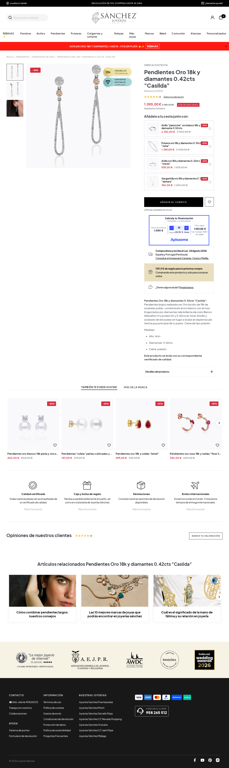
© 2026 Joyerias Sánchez (22, 761)
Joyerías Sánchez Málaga (92, 735)
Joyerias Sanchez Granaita (93, 724)
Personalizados (216, 33)
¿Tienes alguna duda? (174, 287)
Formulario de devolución (23, 735)
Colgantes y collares (94, 35)
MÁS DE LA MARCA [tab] (135, 387)
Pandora (25, 33)
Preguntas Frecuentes (55, 735)
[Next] (219, 423)
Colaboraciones (18, 713)
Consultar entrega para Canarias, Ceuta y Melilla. (182, 258)
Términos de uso (52, 702)
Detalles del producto (179, 372)
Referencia (149, 91)
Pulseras (76, 33)
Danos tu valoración (174, 96)
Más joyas (132, 35)
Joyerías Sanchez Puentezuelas (96, 702)
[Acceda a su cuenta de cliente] (212, 17)
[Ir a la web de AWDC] (135, 660)
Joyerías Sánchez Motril (91, 707)
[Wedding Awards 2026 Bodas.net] (204, 660)
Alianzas (196, 33)
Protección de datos (54, 724)
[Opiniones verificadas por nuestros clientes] (35, 660)
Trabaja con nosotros (20, 707)
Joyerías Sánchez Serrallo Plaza (96, 713)
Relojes (119, 33)
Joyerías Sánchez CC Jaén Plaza (96, 730)
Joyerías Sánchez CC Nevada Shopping (100, 719)
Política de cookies (53, 707)
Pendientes (58, 33)
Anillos (41, 33)
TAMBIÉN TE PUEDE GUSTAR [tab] (99, 387)
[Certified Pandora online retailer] (170, 660)
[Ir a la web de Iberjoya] (90, 660)
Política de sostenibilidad (57, 730)
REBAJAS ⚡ (8, 35)
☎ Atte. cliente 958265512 (23, 702)
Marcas (149, 33)
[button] (209, 201)
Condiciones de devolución (58, 719)
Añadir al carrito (173, 202)
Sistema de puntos (19, 730)
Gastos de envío (52, 713)
